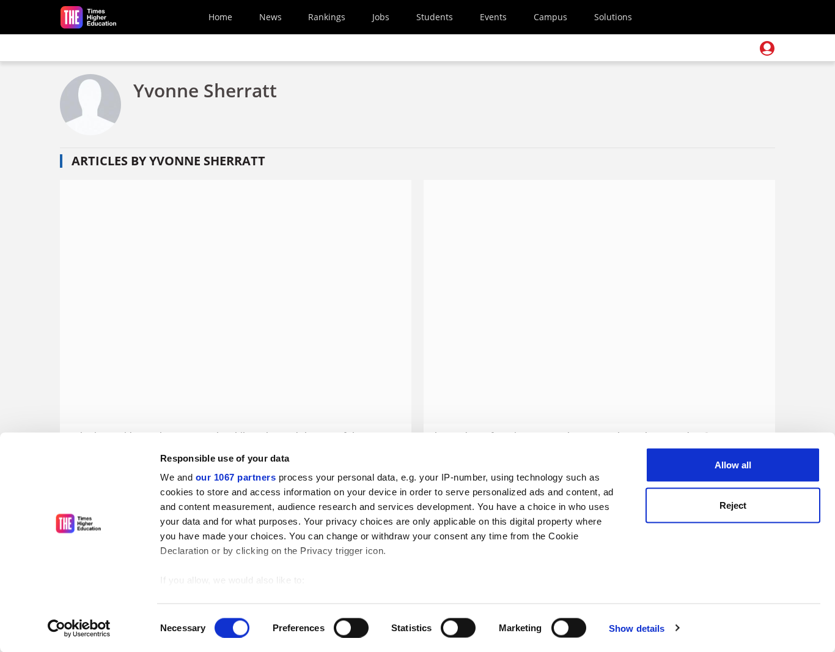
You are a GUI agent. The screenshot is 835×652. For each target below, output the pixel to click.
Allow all (733, 465)
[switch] (351, 627)
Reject (732, 505)
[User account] (767, 48)
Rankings (326, 17)
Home (220, 17)
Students (434, 17)
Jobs (380, 17)
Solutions (613, 17)
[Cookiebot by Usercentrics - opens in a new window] (79, 628)
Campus (550, 17)
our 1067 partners (236, 477)
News (270, 17)
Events (493, 17)
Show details (636, 628)
